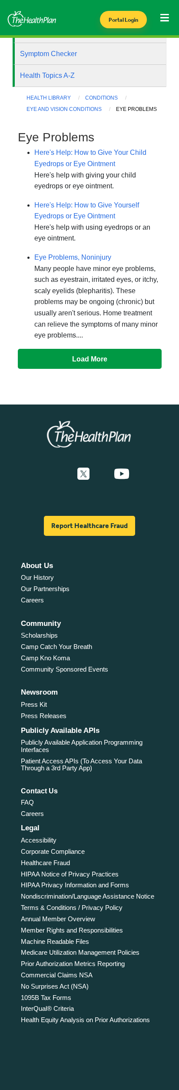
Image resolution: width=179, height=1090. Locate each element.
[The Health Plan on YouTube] (121, 474)
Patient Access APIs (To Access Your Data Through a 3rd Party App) (81, 764)
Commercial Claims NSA (57, 975)
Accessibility (38, 840)
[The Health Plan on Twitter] (83, 474)
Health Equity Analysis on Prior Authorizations (85, 1019)
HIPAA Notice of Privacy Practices (70, 874)
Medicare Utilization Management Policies (80, 952)
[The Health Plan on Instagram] (102, 474)
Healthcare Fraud (45, 862)
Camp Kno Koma (45, 658)
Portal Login (123, 20)
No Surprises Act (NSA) (55, 986)
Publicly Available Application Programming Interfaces (82, 746)
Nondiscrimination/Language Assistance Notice (87, 896)
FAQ (27, 802)
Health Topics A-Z (47, 75)
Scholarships (39, 635)
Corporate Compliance (53, 851)
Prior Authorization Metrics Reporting (73, 963)
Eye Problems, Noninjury (72, 257)
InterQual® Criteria (47, 1008)
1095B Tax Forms (46, 997)
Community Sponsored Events (64, 669)
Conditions (101, 98)
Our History (37, 577)
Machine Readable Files (55, 941)
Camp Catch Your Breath (56, 646)
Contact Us (39, 791)
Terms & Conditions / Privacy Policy (72, 907)
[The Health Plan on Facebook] (60, 474)
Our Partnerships (45, 588)
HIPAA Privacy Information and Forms (75, 885)
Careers (32, 600)
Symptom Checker (48, 53)
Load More (89, 359)
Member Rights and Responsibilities (72, 930)
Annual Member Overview (58, 919)
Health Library (49, 98)
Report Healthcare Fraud (89, 526)
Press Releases (43, 715)
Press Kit (34, 704)
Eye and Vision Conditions (64, 109)
